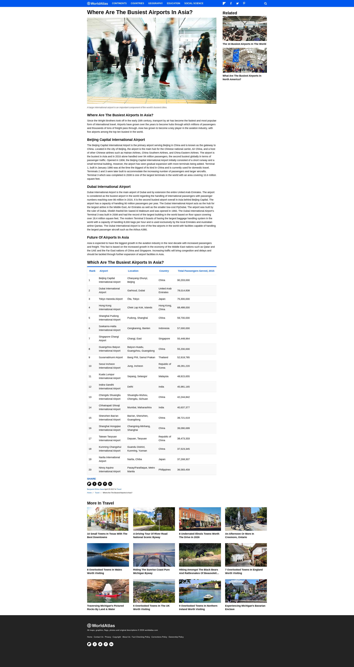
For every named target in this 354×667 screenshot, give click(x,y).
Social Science (193, 3)
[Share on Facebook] (94, 484)
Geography (155, 3)
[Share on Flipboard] (89, 484)
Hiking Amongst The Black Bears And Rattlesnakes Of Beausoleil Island (198, 573)
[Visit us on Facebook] (95, 644)
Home (89, 637)
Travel (119, 489)
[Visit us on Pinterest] (106, 644)
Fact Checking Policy (141, 637)
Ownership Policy (176, 637)
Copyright (117, 637)
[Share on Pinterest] (105, 484)
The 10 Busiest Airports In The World (244, 44)
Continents (119, 3)
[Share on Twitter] (100, 484)
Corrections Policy (159, 637)
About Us (126, 637)
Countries (137, 3)
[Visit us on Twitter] (100, 644)
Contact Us (98, 637)
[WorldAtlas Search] (265, 3)
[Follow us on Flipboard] (89, 644)
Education (173, 3)
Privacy (108, 637)
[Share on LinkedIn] (110, 484)
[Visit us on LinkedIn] (111, 644)
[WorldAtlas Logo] (98, 3)
